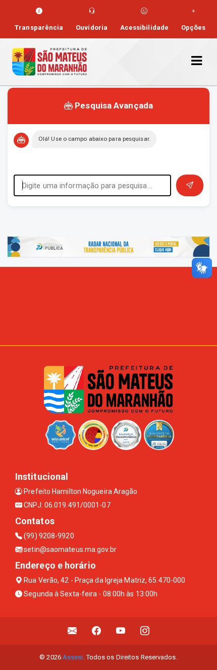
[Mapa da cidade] (108, 305)
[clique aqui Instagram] (145, 631)
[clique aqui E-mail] (72, 631)
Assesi (73, 657)
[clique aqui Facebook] (96, 631)
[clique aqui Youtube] (121, 631)
